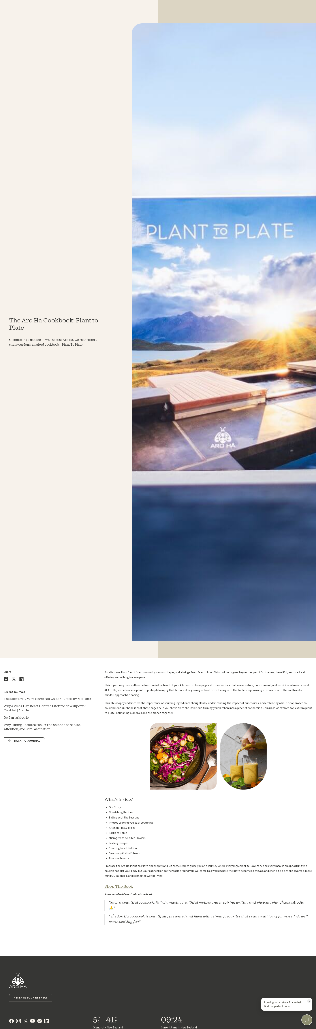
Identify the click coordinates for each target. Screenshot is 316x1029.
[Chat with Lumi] (306, 1019)
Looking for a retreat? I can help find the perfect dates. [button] (287, 1003)
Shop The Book (118, 886)
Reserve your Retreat (31, 998)
